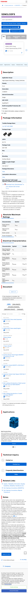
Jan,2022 (6, 360)
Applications (7, 64)
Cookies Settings (14, 587)
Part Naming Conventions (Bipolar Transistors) (13, 491)
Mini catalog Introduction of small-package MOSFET (12, 394)
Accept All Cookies (14, 590)
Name (3, 313)
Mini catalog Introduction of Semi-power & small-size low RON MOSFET (14, 383)
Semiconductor (9, 5)
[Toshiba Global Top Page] (4, 1)
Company (8, 566)
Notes (26, 64)
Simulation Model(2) (13, 306)
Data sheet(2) (16, 304)
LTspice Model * (7, 346)
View (3, 171)
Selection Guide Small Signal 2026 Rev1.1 (14, 374)
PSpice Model (7, 337)
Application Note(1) (9, 309)
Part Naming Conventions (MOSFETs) (14, 488)
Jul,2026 (6, 369)
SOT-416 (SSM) (8, 126)
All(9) (8, 304)
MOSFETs (17, 5)
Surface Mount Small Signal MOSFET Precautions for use (13, 355)
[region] (14, 581)
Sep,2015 (6, 323)
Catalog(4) (20, 309)
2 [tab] (14, 447)
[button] (26, 1)
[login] (25, 553)
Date (23, 313)
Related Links (20, 64)
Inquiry (13, 64)
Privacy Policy (8, 584)
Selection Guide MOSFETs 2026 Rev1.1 (13, 365)
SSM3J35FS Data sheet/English (12, 328)
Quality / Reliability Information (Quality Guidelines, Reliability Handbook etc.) (14, 484)
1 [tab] (13, 447)
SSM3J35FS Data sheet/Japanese (12, 319)
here (16, 516)
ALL (4, 36)
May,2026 (6, 388)
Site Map (24, 559)
